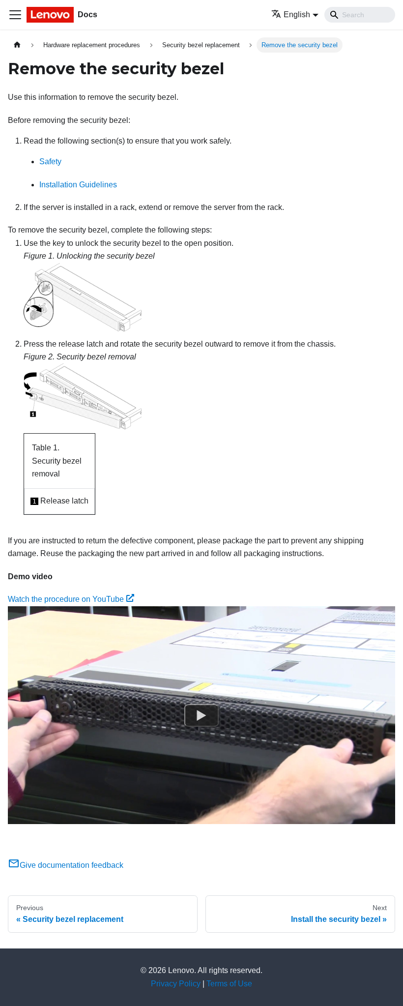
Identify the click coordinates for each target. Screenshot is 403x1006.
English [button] (297, 14)
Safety (50, 161)
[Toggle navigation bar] (15, 14)
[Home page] (17, 45)
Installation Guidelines (78, 184)
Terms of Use (229, 983)
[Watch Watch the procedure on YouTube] (201, 715)
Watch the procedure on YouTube (66, 599)
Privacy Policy (176, 983)
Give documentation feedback (71, 865)
